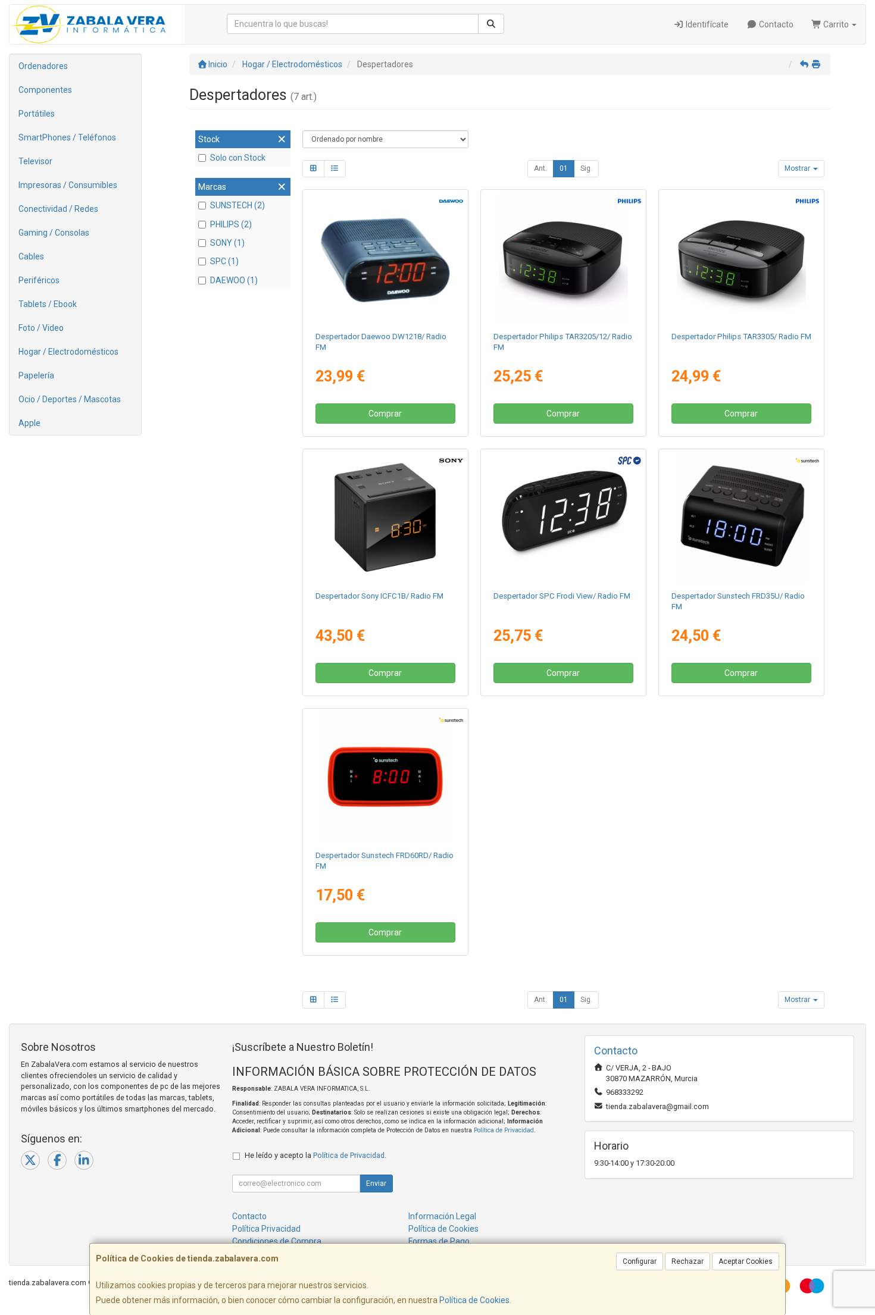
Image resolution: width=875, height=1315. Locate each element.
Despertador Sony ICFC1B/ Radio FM (379, 595)
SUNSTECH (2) (237, 205)
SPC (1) (224, 261)
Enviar (376, 1183)
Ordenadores (43, 66)
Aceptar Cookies (745, 1261)
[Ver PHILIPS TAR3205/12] (564, 258)
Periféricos (39, 280)
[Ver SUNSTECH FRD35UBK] (741, 518)
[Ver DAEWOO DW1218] (385, 258)
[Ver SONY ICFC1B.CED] (385, 518)
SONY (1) (227, 243)
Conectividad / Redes (58, 209)
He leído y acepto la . (315, 1155)
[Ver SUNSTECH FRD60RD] (385, 777)
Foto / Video (41, 328)
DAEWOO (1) (234, 280)
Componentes (45, 90)
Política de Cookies (474, 1300)
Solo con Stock (237, 157)
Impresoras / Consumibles (67, 185)
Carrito (836, 24)
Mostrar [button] (798, 168)
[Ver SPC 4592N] (564, 518)
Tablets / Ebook (47, 304)
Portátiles (36, 113)
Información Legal (442, 1216)
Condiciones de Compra (276, 1241)
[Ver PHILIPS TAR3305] (741, 258)
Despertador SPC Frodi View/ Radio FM (561, 595)
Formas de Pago (439, 1241)
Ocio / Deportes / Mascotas (69, 399)
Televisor (35, 161)
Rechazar (687, 1261)
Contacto (775, 24)
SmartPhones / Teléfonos (67, 137)
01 (564, 168)
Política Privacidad (266, 1228)
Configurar (640, 1261)
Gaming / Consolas (53, 232)
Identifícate (706, 24)
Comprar (385, 413)
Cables (31, 256)
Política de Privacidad (504, 1130)
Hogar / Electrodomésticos (68, 351)
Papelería (36, 375)
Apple (29, 423)
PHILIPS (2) (231, 224)
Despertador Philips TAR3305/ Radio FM (741, 336)
